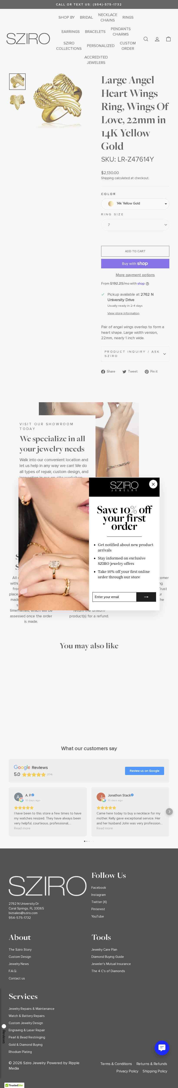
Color (108, 194)
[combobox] (135, 204)
